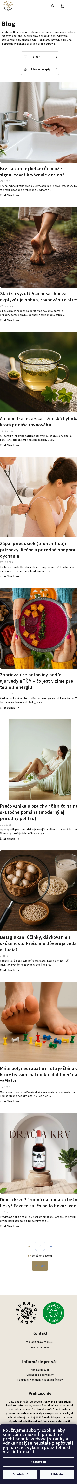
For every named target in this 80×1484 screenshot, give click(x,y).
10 (51, 1246)
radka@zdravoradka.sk (40, 1342)
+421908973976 (39, 1348)
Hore (42, 1266)
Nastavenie (38, 1462)
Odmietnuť (20, 1474)
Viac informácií (18, 1451)
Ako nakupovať (40, 1370)
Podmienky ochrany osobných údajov (40, 1380)
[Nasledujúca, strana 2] (40, 1246)
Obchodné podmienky (40, 1375)
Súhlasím (57, 1474)
